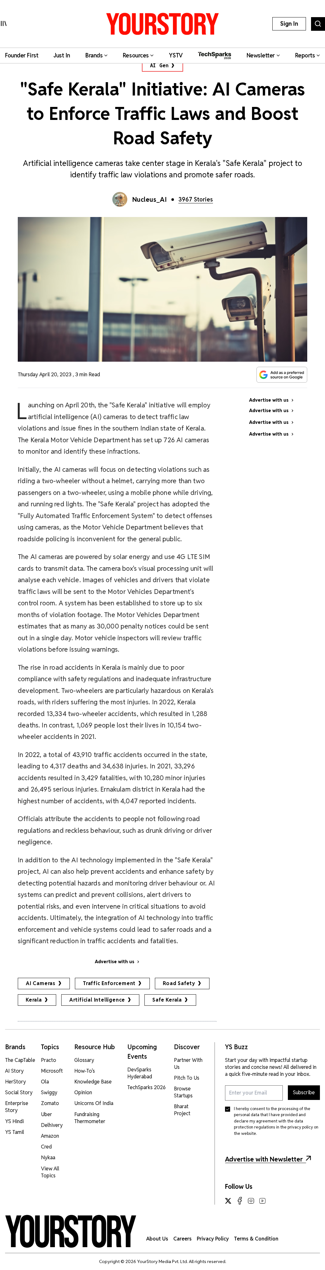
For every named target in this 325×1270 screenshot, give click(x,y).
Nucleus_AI (149, 199)
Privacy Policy (213, 1238)
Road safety (179, 983)
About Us (157, 1238)
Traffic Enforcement (109, 983)
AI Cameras (41, 983)
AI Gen (159, 65)
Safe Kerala (167, 1000)
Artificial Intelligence (97, 1000)
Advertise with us (114, 961)
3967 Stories (195, 199)
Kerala (34, 1000)
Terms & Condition (256, 1238)
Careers (182, 1238)
